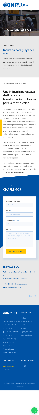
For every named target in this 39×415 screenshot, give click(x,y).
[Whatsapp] (25, 366)
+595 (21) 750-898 (9, 284)
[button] (34, 410)
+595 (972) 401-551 (11, 332)
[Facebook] (22, 366)
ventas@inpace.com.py (13, 287)
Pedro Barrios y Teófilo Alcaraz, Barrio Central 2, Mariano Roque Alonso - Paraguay (9, 345)
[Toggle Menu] (34, 5)
